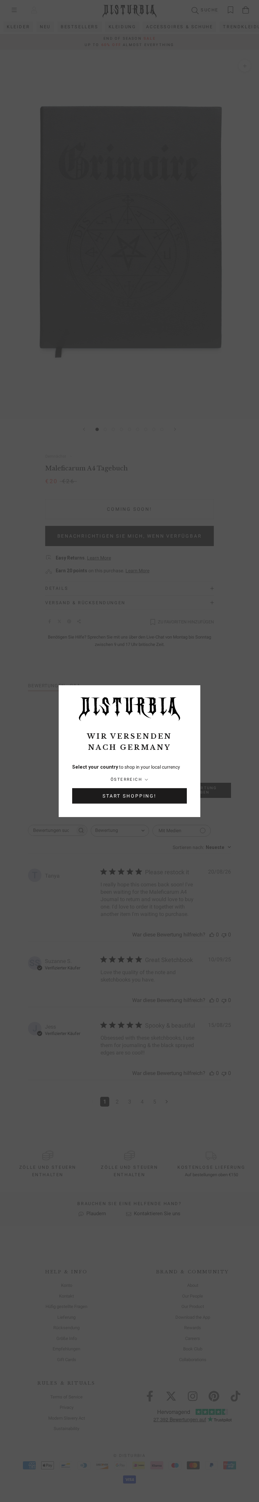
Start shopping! (129, 796)
